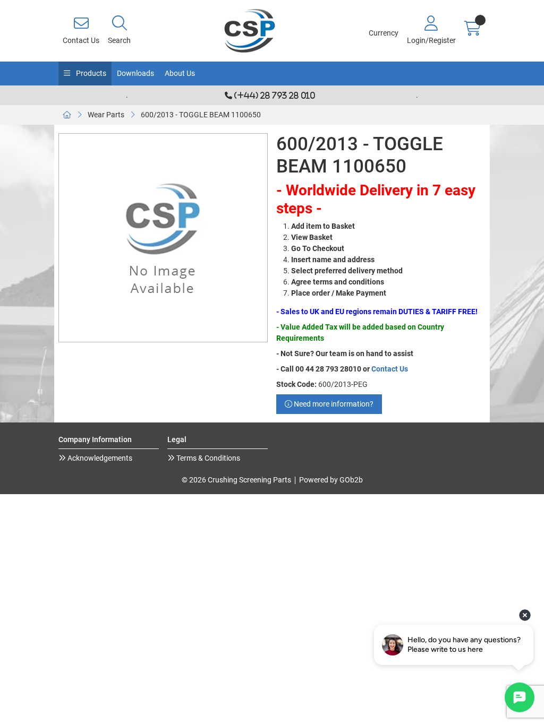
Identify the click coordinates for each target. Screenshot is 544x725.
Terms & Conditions (207, 458)
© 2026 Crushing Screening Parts (236, 480)
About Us (180, 73)
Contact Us (389, 369)
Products (90, 73)
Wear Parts (106, 114)
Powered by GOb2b (331, 480)
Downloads (135, 73)
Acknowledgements (99, 458)
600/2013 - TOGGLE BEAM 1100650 (201, 114)
